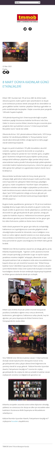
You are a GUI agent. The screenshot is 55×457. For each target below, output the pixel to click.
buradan (15, 421)
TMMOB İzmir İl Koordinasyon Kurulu (27, 14)
